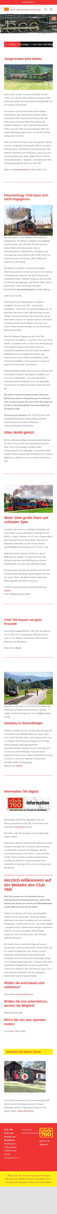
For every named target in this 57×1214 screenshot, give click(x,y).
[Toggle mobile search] (45, 9)
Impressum (27, 1129)
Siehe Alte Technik (25, 1111)
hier (20, 1013)
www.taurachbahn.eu (21, 169)
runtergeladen (19, 827)
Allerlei (7, 590)
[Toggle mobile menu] (51, 9)
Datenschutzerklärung (31, 1133)
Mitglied (43, 1144)
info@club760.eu (28, 2)
